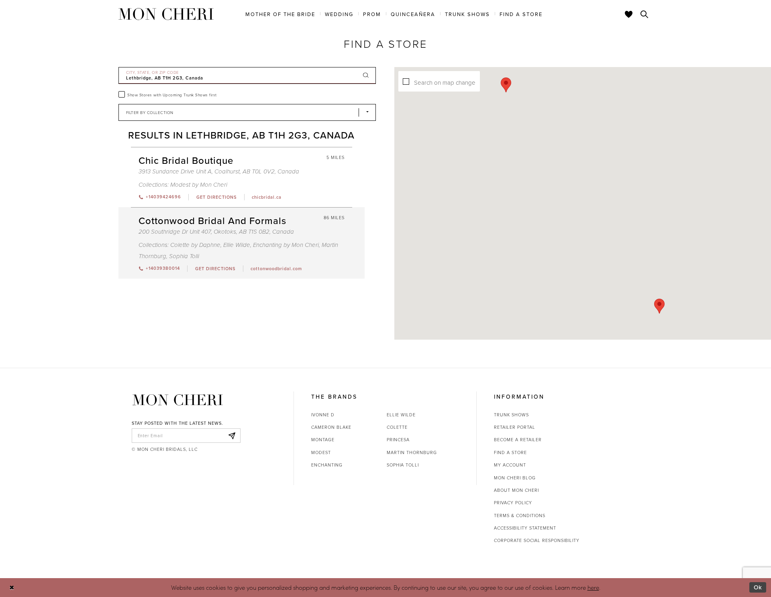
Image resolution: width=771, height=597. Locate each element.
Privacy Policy (513, 502)
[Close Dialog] (12, 588)
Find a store (510, 452)
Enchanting (327, 465)
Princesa (398, 439)
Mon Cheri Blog (515, 478)
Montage (323, 439)
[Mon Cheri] (178, 400)
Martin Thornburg (412, 452)
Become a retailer (518, 439)
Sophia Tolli (184, 256)
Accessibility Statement (525, 528)
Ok (758, 587)
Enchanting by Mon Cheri (286, 245)
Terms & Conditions (519, 515)
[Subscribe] (232, 435)
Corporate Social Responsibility (536, 540)
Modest (321, 452)
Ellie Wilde (236, 245)
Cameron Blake (331, 427)
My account (510, 465)
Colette (397, 427)
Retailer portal (514, 427)
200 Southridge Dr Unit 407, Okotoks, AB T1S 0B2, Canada (216, 231)
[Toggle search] (644, 14)
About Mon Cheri (516, 490)
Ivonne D (323, 415)
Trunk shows (511, 415)
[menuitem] (280, 14)
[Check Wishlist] (629, 14)
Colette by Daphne (195, 245)
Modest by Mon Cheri (198, 184)
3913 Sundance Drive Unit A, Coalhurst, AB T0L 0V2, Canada (219, 171)
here (593, 587)
